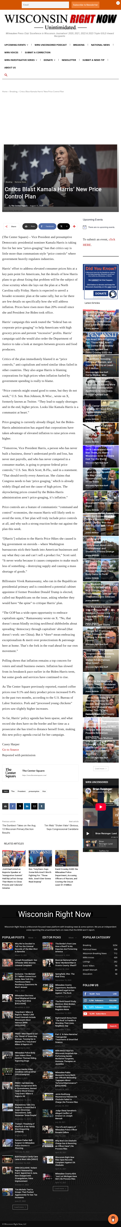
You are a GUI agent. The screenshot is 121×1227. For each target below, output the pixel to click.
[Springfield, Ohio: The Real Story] (48, 976)
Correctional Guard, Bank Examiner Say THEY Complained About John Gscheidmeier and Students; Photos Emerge (100, 545)
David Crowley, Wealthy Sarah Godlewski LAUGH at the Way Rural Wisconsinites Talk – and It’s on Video (101, 475)
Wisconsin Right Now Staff (97, 349)
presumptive (34, 791)
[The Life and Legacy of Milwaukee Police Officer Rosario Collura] (48, 1129)
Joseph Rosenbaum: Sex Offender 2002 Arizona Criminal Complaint (26, 963)
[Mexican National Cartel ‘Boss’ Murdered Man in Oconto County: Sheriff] (48, 962)
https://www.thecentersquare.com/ (34, 775)
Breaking (13, 91)
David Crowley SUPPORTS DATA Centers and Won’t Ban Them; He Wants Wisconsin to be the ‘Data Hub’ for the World (100, 452)
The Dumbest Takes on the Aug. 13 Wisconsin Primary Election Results (19, 829)
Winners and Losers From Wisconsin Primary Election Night (101, 503)
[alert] (101, 227)
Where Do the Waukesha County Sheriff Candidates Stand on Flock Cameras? (100, 684)
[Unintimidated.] (60, 22)
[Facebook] (12, 806)
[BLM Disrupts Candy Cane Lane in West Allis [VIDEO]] (7, 1159)
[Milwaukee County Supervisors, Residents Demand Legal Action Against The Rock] (48, 987)
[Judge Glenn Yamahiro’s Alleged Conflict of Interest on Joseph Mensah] (48, 1113)
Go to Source (10, 749)
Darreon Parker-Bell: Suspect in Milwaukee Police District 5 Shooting (25, 1144)
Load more (99, 768)
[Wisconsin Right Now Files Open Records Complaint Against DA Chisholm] (48, 1160)
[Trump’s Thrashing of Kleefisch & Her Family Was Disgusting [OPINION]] (7, 1126)
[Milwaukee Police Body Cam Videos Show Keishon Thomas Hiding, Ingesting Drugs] (7, 1055)
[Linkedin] (27, 806)
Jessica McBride (92, 328)
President (22, 791)
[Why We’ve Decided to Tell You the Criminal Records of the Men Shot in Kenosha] (7, 946)
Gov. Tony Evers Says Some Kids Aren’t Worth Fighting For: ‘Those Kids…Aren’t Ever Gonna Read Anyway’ (40, 875)
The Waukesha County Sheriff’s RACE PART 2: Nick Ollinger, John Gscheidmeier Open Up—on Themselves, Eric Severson (101, 590)
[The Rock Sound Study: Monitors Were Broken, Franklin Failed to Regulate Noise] (48, 1004)
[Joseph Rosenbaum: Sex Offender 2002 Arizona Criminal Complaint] (7, 962)
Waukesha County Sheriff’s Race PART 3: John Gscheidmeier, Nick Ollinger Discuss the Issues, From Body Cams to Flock (101, 568)
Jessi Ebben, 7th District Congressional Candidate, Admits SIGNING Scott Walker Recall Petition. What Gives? (100, 657)
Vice (44, 791)
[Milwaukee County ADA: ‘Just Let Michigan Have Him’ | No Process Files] (48, 1176)
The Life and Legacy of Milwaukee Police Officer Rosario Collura (66, 1130)
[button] (6, 75)
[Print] (5, 806)
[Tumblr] (41, 806)
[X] (20, 806)
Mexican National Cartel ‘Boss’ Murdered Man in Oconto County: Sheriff (66, 963)
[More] (74, 226)
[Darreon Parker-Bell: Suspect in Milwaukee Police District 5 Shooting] (7, 1143)
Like (115, 994)
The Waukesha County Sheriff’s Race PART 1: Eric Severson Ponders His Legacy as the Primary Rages (100, 613)
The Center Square (19, 205)
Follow (113, 1000)
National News (20, 182)
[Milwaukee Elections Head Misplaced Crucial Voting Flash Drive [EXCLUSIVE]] (7, 998)
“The (12, 791)
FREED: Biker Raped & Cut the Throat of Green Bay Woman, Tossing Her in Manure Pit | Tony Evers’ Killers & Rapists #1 (26, 1039)
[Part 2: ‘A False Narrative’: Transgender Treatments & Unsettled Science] (48, 1037)
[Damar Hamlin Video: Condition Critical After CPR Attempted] (7, 1072)
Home (5, 91)
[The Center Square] (7, 205)
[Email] (34, 806)
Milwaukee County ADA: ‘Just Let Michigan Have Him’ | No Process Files (66, 1176)
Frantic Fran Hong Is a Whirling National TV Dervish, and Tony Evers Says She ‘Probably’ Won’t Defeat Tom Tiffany (100, 704)
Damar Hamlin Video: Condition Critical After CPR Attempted (25, 1072)
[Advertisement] (60, 118)
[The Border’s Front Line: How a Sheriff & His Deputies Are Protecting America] (48, 946)
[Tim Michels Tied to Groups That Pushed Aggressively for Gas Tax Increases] (7, 1192)
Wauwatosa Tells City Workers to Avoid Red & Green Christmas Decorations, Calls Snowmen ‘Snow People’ (26, 1110)
